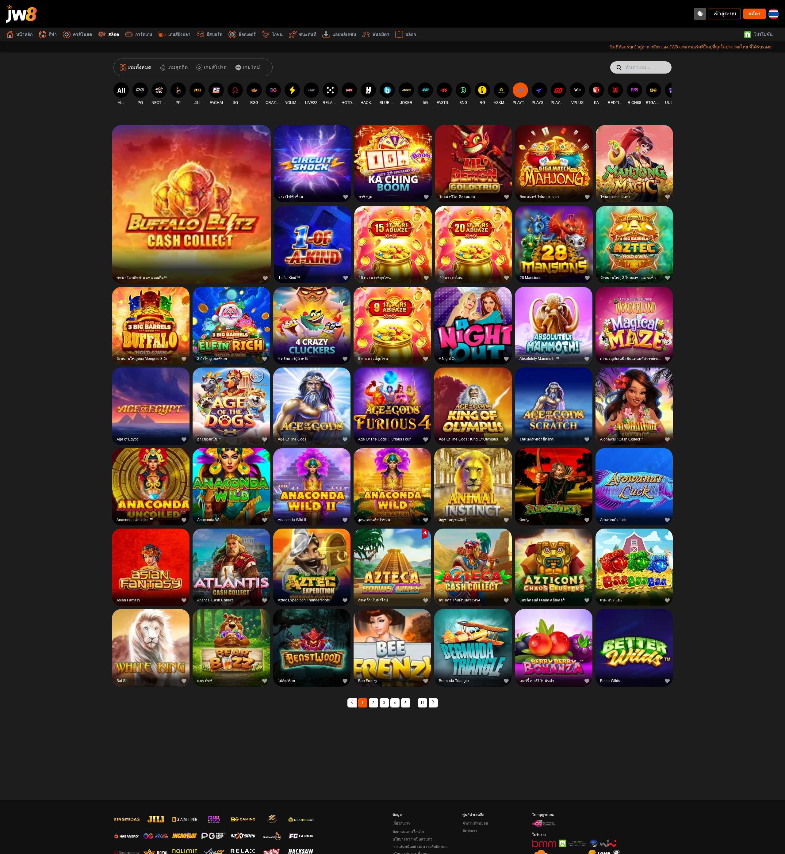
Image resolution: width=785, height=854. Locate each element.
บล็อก (410, 34)
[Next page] (433, 702)
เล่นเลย (191, 203)
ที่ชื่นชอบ (191, 189)
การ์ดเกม (143, 34)
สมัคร (754, 13)
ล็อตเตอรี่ (247, 34)
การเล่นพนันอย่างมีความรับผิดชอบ (420, 846)
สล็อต (113, 34)
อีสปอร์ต (214, 34)
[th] (773, 14)
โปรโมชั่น (763, 34)
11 (422, 703)
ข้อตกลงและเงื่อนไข (408, 832)
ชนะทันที (307, 34)
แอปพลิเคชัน (344, 34)
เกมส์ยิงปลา (179, 34)
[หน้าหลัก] (21, 14)
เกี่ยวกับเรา (401, 823)
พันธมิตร (381, 34)
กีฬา (53, 34)
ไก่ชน (277, 34)
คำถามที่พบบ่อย (475, 823)
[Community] (700, 14)
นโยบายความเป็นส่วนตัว (412, 839)
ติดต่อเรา (469, 831)
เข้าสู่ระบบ (725, 13)
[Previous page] (352, 702)
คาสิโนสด (82, 34)
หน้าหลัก (24, 34)
